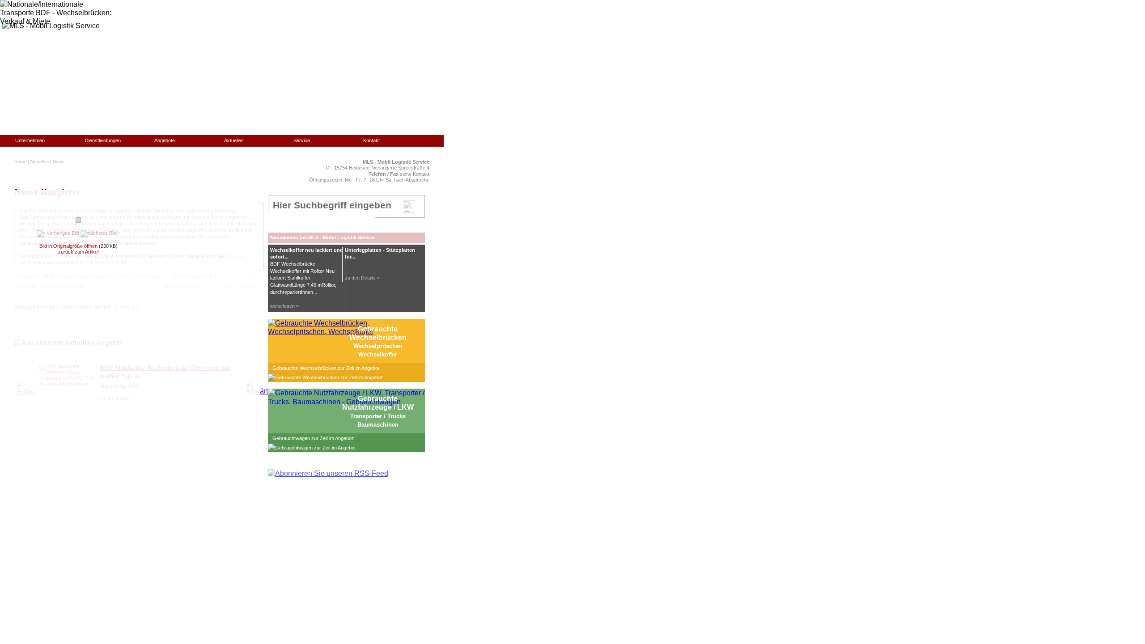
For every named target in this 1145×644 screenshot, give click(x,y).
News (58, 161)
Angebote (164, 140)
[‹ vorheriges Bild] (58, 233)
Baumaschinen (378, 424)
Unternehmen (30, 140)
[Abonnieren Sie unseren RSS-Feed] (328, 473)
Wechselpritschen (378, 346)
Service (301, 140)
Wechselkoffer (377, 354)
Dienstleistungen (103, 140)
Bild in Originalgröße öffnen (68, 246)
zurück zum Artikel (78, 251)
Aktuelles (234, 140)
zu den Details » (362, 277)
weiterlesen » (284, 306)
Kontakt (371, 140)
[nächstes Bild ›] (100, 233)
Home (20, 161)
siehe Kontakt (414, 174)
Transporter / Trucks (378, 416)
